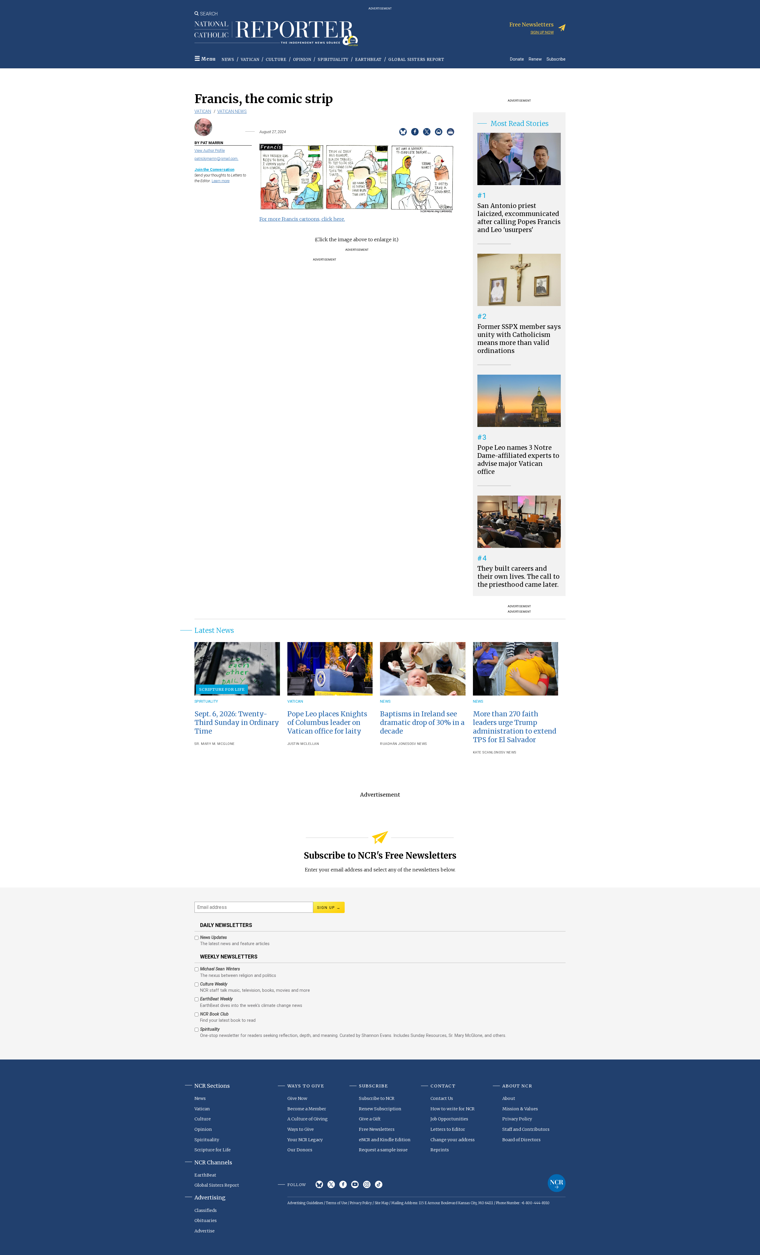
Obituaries (205, 1220)
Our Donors (299, 1149)
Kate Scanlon (486, 752)
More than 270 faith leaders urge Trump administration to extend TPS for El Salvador (514, 727)
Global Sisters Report (416, 59)
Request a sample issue (383, 1149)
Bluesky (319, 1184)
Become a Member (306, 1108)
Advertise (204, 1231)
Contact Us (441, 1098)
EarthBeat (368, 59)
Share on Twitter (426, 131)
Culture (276, 59)
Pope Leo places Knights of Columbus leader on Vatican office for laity (327, 722)
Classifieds (205, 1210)
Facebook (343, 1184)
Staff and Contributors (526, 1129)
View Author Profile (209, 150)
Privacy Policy (517, 1119)
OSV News (418, 744)
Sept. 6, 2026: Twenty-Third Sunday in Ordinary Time (236, 722)
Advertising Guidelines (305, 1203)
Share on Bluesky (403, 131)
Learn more (220, 181)
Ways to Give (300, 1129)
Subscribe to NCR (377, 1098)
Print (450, 131)
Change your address (452, 1139)
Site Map (381, 1203)
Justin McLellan (303, 744)
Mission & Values (520, 1108)
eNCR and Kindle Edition (385, 1139)
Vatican (250, 59)
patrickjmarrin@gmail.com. (216, 158)
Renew (535, 59)
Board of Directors (521, 1139)
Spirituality (333, 59)
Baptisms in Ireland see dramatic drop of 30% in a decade (422, 722)
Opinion (302, 59)
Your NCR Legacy (305, 1139)
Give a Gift (370, 1119)
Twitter (331, 1184)
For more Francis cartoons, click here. (302, 219)
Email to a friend (438, 131)
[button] (356, 211)
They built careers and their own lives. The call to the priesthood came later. (518, 577)
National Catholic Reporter (557, 1183)
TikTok (378, 1184)
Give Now (297, 1098)
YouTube (355, 1184)
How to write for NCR (452, 1108)
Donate (517, 59)
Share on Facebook (415, 131)
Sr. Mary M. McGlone (214, 744)
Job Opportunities (449, 1119)
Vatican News (232, 111)
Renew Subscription (380, 1108)
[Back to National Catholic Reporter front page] (276, 33)
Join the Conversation (214, 169)
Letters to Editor (447, 1129)
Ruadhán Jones (394, 744)
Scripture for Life (221, 689)
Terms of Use (336, 1203)
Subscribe (556, 59)
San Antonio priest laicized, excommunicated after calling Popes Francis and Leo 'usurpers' (518, 218)
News (228, 59)
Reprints (439, 1149)
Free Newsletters (377, 1129)
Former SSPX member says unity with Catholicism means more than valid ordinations (519, 339)
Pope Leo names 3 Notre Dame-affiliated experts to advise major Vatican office (518, 460)
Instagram (366, 1184)
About (508, 1098)
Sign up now (542, 32)
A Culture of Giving (307, 1119)
